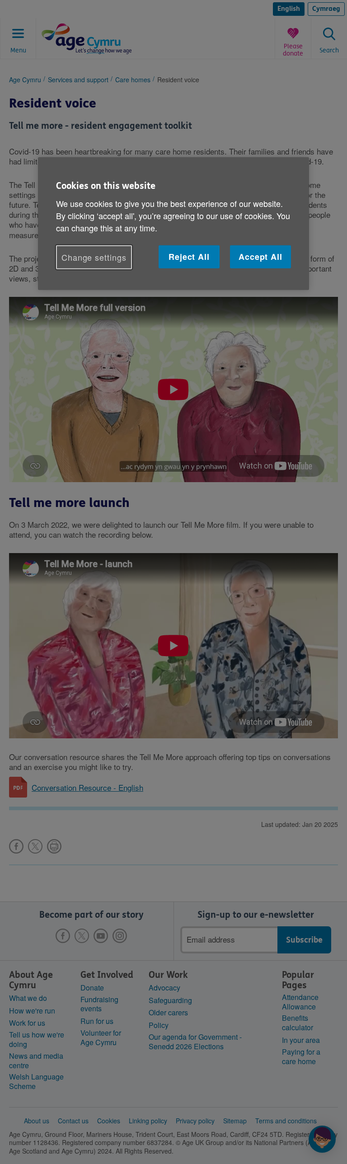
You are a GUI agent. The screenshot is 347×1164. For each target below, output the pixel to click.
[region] (173, 223)
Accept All (260, 257)
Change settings (94, 257)
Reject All (189, 257)
